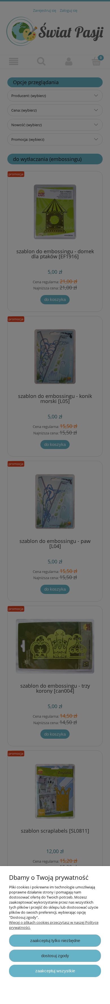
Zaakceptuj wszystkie (55, 970)
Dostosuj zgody (55, 955)
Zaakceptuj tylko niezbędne (55, 940)
